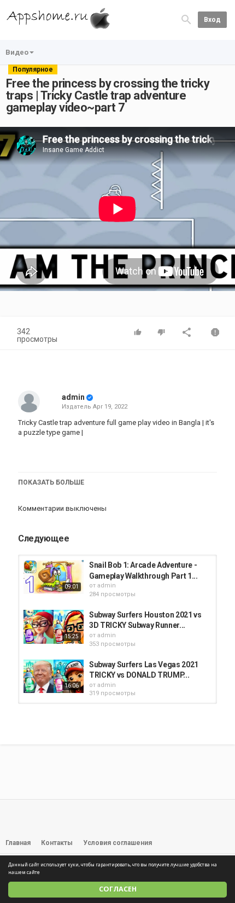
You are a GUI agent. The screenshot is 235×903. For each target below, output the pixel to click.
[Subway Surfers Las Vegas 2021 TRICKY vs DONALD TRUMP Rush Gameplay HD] (54, 677)
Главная (18, 843)
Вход (212, 20)
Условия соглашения (117, 843)
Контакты (57, 843)
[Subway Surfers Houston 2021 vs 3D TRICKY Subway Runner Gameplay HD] (54, 627)
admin (73, 397)
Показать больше (51, 482)
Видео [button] (16, 52)
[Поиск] (186, 19)
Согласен (118, 889)
